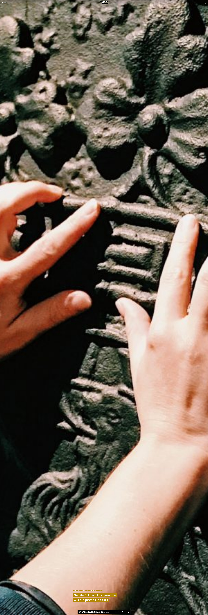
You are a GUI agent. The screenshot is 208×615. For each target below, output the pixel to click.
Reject (125, 611)
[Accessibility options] (205, 3)
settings (107, 612)
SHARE (133, 609)
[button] (4, 2)
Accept (118, 611)
